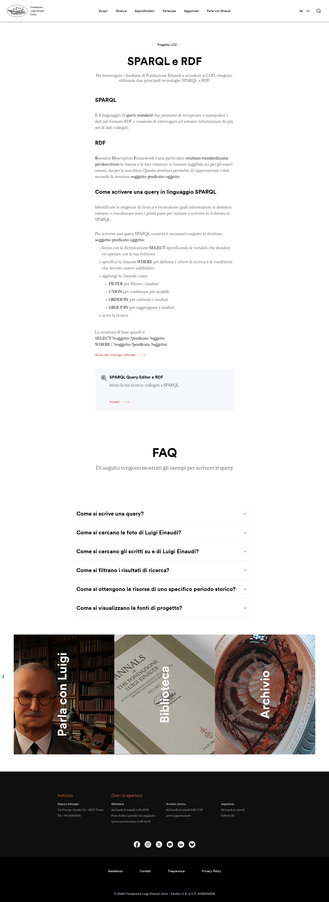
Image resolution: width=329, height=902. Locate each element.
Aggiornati (191, 11)
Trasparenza (176, 871)
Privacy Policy (211, 871)
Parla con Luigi (62, 695)
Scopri (103, 11)
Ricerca (121, 11)
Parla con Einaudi (218, 11)
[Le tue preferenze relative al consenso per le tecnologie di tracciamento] (3, 676)
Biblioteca (164, 694)
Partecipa (169, 11)
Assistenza (115, 871)
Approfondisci (144, 11)
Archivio (265, 694)
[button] (318, 11)
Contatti (145, 871)
